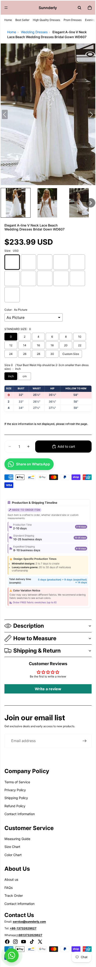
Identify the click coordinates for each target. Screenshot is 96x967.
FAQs (8, 888)
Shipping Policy (16, 798)
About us (11, 879)
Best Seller (22, 20)
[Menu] (6, 7)
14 (24, 345)
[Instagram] (15, 941)
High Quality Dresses (46, 20)
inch (11, 376)
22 (79, 345)
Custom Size (70, 354)
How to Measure (34, 638)
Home (8, 20)
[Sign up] (84, 741)
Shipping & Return (37, 650)
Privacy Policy (15, 790)
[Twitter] (40, 941)
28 (38, 354)
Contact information (19, 904)
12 (10, 345)
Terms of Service (17, 782)
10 (79, 336)
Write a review (48, 689)
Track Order (13, 895)
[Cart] (90, 8)
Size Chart (12, 847)
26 (24, 354)
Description (28, 625)
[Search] (79, 8)
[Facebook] (7, 941)
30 (52, 354)
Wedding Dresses (34, 32)
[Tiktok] (32, 941)
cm (25, 376)
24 (11, 354)
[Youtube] (23, 941)
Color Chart (13, 855)
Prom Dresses (73, 20)
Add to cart (66, 446)
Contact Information (19, 814)
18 (52, 345)
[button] (16, 203)
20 (66, 345)
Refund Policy (14, 806)
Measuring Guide (17, 839)
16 (38, 345)
